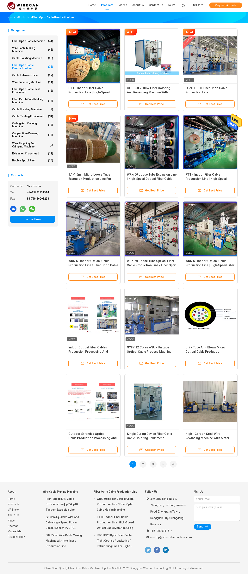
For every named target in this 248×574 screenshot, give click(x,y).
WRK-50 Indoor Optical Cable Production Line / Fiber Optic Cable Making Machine (93, 265)
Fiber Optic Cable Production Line (32, 67)
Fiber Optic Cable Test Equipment (32, 91)
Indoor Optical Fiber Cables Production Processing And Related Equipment (88, 352)
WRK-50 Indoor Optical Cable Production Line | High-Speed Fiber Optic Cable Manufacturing (209, 265)
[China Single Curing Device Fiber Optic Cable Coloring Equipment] (152, 401)
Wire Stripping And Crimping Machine (32, 145)
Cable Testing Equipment (32, 116)
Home (11, 498)
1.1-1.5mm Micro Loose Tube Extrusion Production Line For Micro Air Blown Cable (89, 179)
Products (13, 504)
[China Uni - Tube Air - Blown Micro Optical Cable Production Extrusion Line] (210, 315)
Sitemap (13, 525)
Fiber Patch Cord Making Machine (32, 101)
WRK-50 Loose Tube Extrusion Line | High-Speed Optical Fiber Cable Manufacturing (152, 179)
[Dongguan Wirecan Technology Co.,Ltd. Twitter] (148, 550)
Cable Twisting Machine (32, 58)
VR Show (13, 509)
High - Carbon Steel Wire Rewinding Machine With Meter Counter (207, 438)
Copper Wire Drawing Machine (32, 135)
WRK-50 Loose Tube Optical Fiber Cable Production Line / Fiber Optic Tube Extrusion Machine (152, 265)
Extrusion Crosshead (32, 153)
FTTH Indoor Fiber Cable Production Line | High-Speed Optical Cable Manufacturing (89, 92)
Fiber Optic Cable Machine (32, 41)
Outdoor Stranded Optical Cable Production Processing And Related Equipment (92, 438)
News (11, 520)
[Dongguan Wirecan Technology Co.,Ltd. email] (13, 209)
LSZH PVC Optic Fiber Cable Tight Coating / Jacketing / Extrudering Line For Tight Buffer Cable (114, 541)
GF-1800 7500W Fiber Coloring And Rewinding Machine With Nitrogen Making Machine (148, 92)
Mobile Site (15, 531)
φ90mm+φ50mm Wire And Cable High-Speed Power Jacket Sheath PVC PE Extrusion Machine (62, 523)
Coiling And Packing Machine (32, 125)
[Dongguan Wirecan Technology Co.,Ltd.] (23, 5)
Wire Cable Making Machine (32, 50)
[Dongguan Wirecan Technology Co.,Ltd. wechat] (32, 209)
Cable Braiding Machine (32, 109)
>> (173, 464)
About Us (13, 515)
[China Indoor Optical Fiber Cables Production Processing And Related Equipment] (93, 315)
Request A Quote (225, 5)
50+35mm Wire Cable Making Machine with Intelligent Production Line (64, 541)
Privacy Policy (16, 536)
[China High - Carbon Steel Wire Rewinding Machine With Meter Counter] (210, 401)
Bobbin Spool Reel (32, 160)
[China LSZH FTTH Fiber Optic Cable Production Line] (210, 56)
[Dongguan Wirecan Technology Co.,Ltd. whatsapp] (23, 209)
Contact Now (33, 219)
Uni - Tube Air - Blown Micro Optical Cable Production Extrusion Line (205, 352)
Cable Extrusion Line (32, 75)
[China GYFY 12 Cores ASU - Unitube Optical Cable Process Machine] (152, 315)
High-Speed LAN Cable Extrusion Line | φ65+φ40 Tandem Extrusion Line (62, 504)
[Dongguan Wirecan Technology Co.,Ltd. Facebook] (157, 550)
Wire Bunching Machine (32, 82)
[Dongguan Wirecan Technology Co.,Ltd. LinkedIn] (166, 550)
